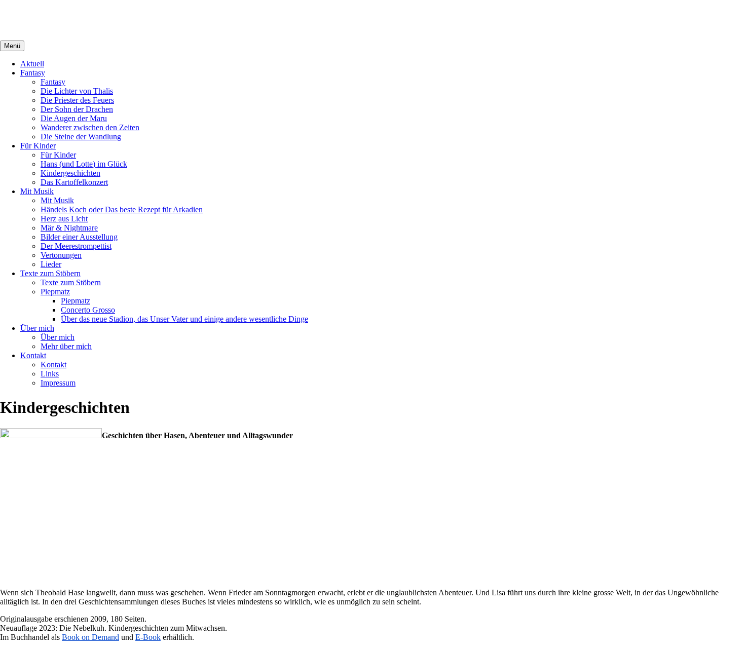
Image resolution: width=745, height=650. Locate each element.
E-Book (148, 637)
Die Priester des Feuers (77, 100)
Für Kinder (38, 145)
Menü (12, 46)
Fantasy (32, 72)
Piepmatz (55, 291)
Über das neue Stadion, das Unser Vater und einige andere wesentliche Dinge (184, 319)
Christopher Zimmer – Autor (100, 20)
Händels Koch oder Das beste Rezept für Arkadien (122, 209)
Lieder (51, 264)
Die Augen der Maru (74, 118)
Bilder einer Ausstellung (79, 237)
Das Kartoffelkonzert (74, 182)
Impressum (58, 382)
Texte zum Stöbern (50, 273)
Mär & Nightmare (69, 227)
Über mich (37, 328)
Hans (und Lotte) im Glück (84, 164)
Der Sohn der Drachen (77, 109)
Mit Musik (37, 191)
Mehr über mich (66, 346)
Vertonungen (61, 255)
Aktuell (32, 63)
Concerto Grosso (88, 309)
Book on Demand (90, 637)
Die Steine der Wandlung (81, 136)
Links (50, 373)
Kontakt (33, 355)
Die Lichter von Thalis (77, 91)
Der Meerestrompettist (76, 246)
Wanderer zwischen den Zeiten (90, 127)
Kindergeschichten (70, 173)
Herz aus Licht (64, 218)
